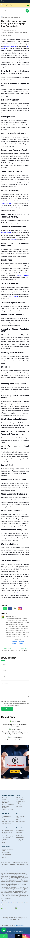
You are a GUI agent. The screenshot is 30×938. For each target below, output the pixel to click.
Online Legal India (22, 593)
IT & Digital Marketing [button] (21, 827)
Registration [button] (5, 813)
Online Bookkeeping (7, 836)
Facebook (14, 641)
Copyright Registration (8, 821)
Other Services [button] (6, 846)
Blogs (15, 917)
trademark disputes (23, 275)
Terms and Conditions (22, 933)
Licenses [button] (18, 795)
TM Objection (5, 818)
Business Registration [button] (8, 795)
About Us (24, 917)
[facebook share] (10, 608)
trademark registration (10, 46)
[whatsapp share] (5, 608)
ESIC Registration (7, 834)
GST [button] (17, 813)
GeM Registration (6, 852)
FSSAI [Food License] (21, 798)
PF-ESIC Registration (7, 830)
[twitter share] (19, 936)
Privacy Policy (13, 933)
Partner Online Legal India (7, 849)
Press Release (13, 919)
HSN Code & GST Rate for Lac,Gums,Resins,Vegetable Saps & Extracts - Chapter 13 (22, 649)
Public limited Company (5, 806)
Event (19, 919)
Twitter (14, 643)
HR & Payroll (5, 856)
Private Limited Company (6, 798)
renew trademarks (13, 296)
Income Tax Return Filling (7, 841)
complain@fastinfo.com (18, 925)
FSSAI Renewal (20, 799)
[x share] (15, 608)
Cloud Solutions (20, 837)
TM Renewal (5, 820)
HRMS (4, 858)
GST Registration (20, 816)
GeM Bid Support (6, 854)
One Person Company (8, 804)
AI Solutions (19, 832)
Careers (5, 917)
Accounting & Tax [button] (6, 827)
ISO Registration (6, 823)
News (19, 917)
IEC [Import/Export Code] (20, 802)
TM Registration (6, 816)
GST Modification (20, 820)
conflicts (13, 239)
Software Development (19, 834)
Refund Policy (5, 933)
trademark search (6, 233)
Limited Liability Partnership (6, 801)
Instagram (21, 641)
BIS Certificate (19, 808)
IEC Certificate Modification (19, 805)
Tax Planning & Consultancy (6, 838)
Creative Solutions (20, 841)
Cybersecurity (19, 839)
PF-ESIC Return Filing (7, 832)
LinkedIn (21, 643)
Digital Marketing (20, 830)
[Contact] (3, 929)
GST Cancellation (20, 821)
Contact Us (10, 917)
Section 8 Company (7, 809)
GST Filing (18, 818)
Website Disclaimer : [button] (6, 871)
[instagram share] (20, 608)
